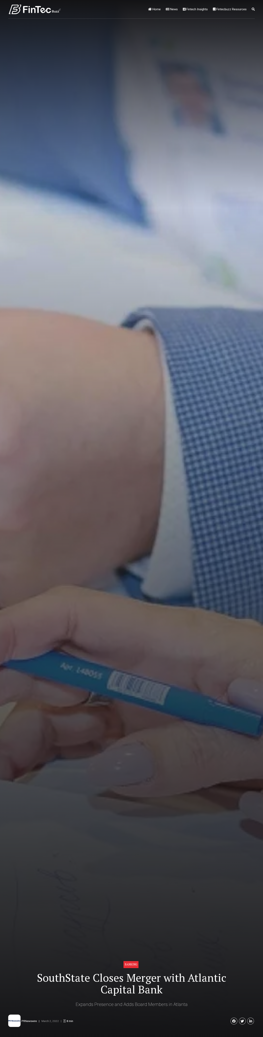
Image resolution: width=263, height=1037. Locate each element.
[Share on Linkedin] (250, 1021)
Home (156, 9)
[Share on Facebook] (234, 1021)
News (173, 9)
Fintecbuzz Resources (231, 9)
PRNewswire (29, 1021)
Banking (131, 964)
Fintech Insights (197, 9)
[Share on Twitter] (242, 1021)
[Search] (253, 9)
